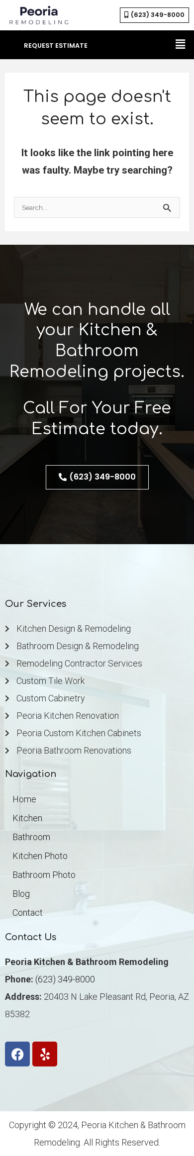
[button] (180, 44)
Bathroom (31, 837)
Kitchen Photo (40, 856)
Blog (21, 893)
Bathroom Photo (44, 874)
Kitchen (27, 818)
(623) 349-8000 (65, 979)
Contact (27, 912)
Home (24, 799)
